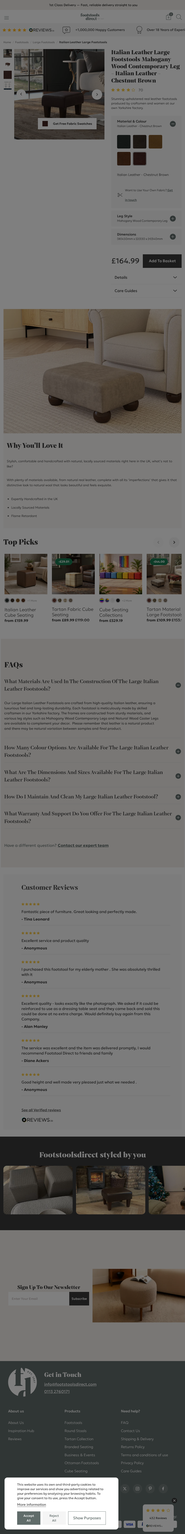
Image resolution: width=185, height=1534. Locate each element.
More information (31, 1504)
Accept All (28, 1518)
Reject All (54, 1518)
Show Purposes (87, 1517)
